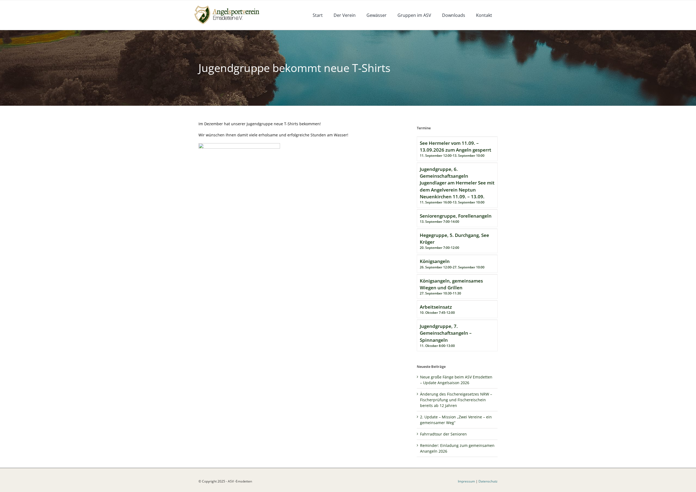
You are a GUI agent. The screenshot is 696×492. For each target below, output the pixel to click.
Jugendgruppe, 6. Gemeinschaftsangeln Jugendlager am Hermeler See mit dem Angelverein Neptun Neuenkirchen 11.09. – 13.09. (457, 183)
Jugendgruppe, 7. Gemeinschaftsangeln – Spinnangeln (446, 333)
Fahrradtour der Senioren (443, 434)
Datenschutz (488, 481)
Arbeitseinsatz (436, 307)
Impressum (466, 481)
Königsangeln (435, 261)
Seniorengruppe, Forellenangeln (456, 216)
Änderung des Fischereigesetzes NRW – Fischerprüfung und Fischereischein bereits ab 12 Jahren (456, 399)
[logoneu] (229, 6)
